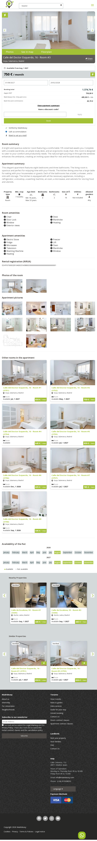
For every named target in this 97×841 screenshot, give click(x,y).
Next (92, 30)
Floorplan (46, 51)
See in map (27, 51)
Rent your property (58, 738)
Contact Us (54, 716)
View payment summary (49, 105)
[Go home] (9, 4)
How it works (55, 699)
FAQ (52, 745)
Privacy (15, 831)
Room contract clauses (59, 720)
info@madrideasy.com (65, 777)
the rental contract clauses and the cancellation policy (22, 728)
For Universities (8, 706)
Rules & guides (56, 702)
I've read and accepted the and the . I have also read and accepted (23, 727)
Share (90, 58)
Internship (6, 702)
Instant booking (56, 713)
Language (57, 789)
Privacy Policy (7, 727)
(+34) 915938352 (64, 781)
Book (48, 121)
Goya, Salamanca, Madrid (13, 61)
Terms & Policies (26, 831)
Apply (80, 114)
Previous (4, 30)
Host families (55, 741)
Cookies (7, 831)
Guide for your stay (58, 709)
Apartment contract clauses (61, 723)
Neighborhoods (8, 709)
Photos (10, 51)
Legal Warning (32, 725)
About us (5, 699)
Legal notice (40, 831)
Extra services (56, 706)
